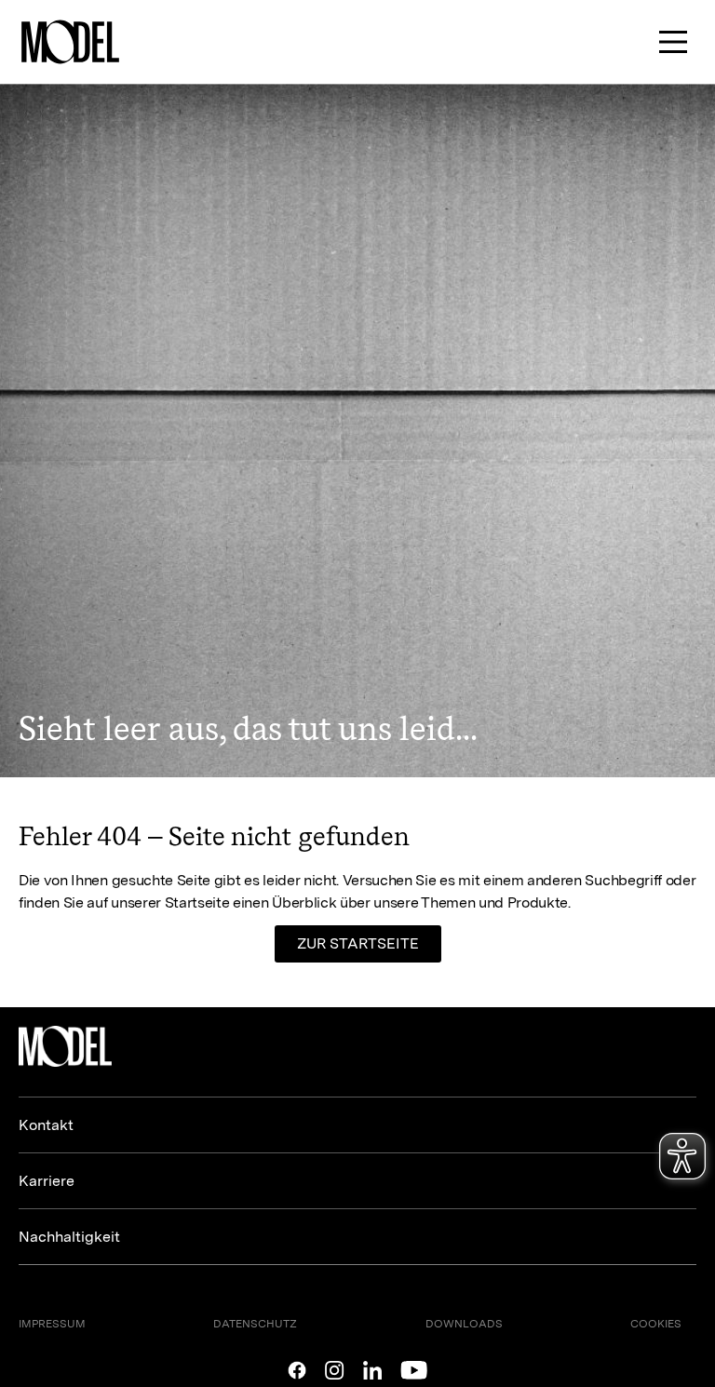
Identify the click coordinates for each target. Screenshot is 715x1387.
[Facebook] (297, 1370)
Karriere (46, 1181)
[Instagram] (334, 1370)
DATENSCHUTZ (255, 1323)
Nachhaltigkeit (69, 1237)
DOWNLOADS (464, 1323)
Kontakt (46, 1125)
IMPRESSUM (52, 1323)
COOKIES (655, 1323)
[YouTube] (414, 1370)
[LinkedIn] (372, 1370)
